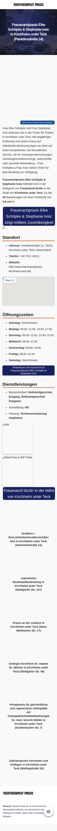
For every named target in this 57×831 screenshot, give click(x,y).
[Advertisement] (28, 88)
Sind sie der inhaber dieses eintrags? (37, 123)
